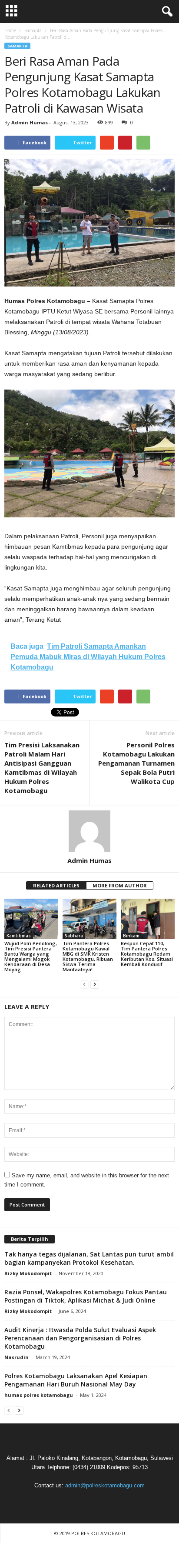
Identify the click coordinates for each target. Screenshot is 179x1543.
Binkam (131, 936)
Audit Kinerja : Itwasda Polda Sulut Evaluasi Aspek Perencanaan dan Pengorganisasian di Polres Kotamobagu (80, 1338)
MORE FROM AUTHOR (120, 885)
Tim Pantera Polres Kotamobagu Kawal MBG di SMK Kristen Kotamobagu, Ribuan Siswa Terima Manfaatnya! (88, 956)
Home (10, 30)
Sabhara (74, 936)
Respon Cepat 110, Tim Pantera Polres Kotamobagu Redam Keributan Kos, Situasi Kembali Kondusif (147, 953)
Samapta (17, 46)
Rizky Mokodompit (28, 1273)
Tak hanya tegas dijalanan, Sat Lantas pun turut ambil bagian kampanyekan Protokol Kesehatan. (89, 1258)
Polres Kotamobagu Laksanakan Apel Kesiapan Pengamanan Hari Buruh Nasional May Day (75, 1380)
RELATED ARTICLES (56, 885)
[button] (165, 11)
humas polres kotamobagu (38, 1395)
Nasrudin (16, 1357)
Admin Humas (29, 122)
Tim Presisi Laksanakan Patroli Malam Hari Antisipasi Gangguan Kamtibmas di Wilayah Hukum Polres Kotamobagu (42, 767)
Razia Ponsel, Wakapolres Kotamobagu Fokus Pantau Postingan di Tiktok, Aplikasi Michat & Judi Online (85, 1296)
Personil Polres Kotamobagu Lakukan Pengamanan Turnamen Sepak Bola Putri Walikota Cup (136, 763)
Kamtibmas (19, 936)
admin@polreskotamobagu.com (105, 1485)
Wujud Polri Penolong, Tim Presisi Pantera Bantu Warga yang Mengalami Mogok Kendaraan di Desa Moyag (30, 956)
